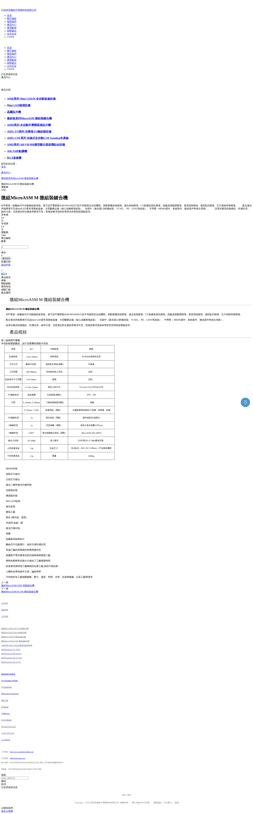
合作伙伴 (11, 34)
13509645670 (219, 7)
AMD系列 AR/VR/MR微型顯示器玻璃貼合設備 (36, 144)
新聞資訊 (11, 31)
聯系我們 (11, 21)
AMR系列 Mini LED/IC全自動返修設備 (31, 98)
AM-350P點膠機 (17, 151)
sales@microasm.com (242, 7)
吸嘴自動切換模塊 (8, 674)
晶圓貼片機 (14, 111)
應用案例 (11, 28)
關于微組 (11, 18)
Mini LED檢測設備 (18, 105)
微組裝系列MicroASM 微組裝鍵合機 (29, 118)
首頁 (9, 15)
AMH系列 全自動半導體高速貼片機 (29, 124)
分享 (5, 274)
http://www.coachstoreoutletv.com (21, 752)
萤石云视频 (7, 811)
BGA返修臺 (14, 157)
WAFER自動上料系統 (9, 681)
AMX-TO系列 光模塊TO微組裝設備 (29, 131)
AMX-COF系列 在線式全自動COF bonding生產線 (38, 138)
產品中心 (11, 24)
